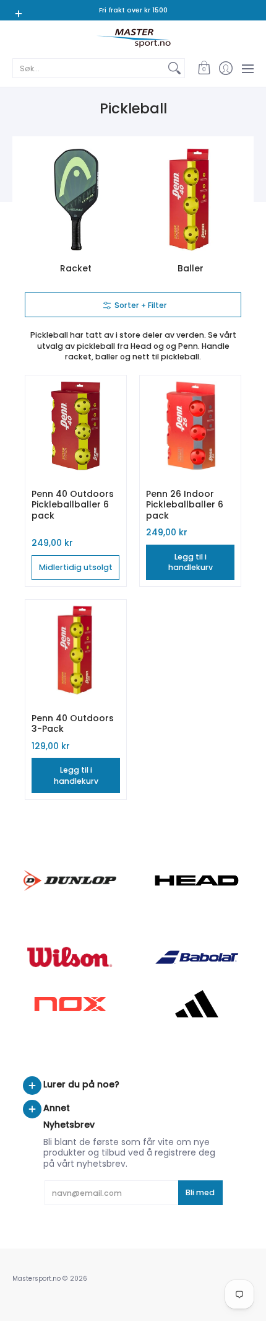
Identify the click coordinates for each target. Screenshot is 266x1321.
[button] (204, 68)
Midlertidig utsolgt (76, 567)
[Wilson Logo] (69, 957)
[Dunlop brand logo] (69, 880)
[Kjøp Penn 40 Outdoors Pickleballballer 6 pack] (76, 426)
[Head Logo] (196, 880)
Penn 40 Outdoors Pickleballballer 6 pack (73, 505)
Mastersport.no (36, 1278)
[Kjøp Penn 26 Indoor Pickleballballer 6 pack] (190, 426)
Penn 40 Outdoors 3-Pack (73, 723)
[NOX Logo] (69, 1004)
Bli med (200, 1192)
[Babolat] (196, 957)
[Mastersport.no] (133, 38)
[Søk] (174, 68)
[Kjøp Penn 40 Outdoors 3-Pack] (76, 650)
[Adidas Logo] (196, 1003)
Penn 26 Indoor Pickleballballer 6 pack (184, 505)
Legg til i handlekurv (190, 562)
